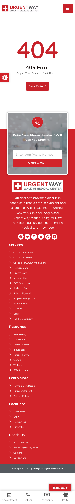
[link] (4, 77)
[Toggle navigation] (68, 8)
